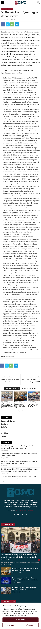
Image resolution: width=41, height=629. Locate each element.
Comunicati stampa (8, 421)
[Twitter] (8, 24)
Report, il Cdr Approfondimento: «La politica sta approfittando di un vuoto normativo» (17, 447)
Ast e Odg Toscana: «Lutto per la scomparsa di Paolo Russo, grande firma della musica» (19, 462)
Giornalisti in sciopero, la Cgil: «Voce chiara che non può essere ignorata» (33, 404)
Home (2, 7)
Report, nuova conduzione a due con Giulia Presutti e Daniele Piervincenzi (19, 455)
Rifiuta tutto (29, 625)
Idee (2, 430)
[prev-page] (19, 411)
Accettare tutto (20, 620)
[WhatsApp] (12, 24)
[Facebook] (3, 24)
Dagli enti (4, 424)
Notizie (11, 9)
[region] (20, 616)
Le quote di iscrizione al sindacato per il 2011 (31, 381)
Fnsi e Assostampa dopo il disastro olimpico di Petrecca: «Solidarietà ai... (25, 579)
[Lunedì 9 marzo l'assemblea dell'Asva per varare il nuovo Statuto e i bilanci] (6, 571)
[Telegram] (17, 24)
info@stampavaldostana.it (24, 511)
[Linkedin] (19, 515)
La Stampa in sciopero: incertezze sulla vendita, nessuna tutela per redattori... (19, 555)
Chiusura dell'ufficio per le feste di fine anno (10, 381)
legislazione (9, 356)
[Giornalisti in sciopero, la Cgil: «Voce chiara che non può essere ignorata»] (34, 396)
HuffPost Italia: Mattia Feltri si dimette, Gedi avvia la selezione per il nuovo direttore (19, 478)
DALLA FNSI (6, 442)
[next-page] (22, 411)
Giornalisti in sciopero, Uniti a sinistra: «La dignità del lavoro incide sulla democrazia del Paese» (7, 404)
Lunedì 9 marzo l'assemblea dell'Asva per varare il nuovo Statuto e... (25, 569)
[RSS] (23, 515)
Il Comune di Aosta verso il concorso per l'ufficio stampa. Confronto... (24, 588)
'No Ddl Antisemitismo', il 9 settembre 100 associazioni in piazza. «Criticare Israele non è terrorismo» (20, 470)
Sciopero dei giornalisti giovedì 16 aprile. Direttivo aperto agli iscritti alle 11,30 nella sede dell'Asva (20, 404)
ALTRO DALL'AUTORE (29, 388)
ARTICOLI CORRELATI (12, 388)
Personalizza (10, 625)
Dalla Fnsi (8, 7)
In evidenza (5, 433)
